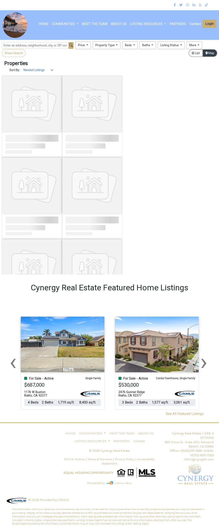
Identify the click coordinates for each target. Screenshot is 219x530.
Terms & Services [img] (99, 459)
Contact (139, 441)
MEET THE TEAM (94, 24)
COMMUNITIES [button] (64, 24)
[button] (83, 45)
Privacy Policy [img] (125, 459)
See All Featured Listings (185, 414)
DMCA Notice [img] (74, 459)
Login (209, 24)
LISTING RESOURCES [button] (146, 24)
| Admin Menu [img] (123, 483)
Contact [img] (195, 24)
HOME (43, 24)
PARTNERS (177, 24)
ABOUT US (119, 24)
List (197, 53)
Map (211, 53)
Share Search (13, 53)
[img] (175, 5)
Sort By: (14, 70)
